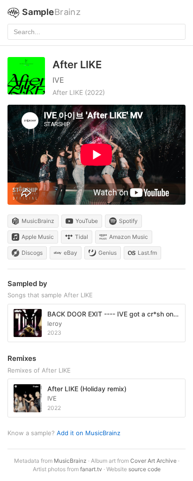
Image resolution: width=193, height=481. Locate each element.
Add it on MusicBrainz (88, 433)
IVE (58, 80)
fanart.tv (91, 469)
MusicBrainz (70, 460)
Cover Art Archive (153, 460)
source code (144, 469)
